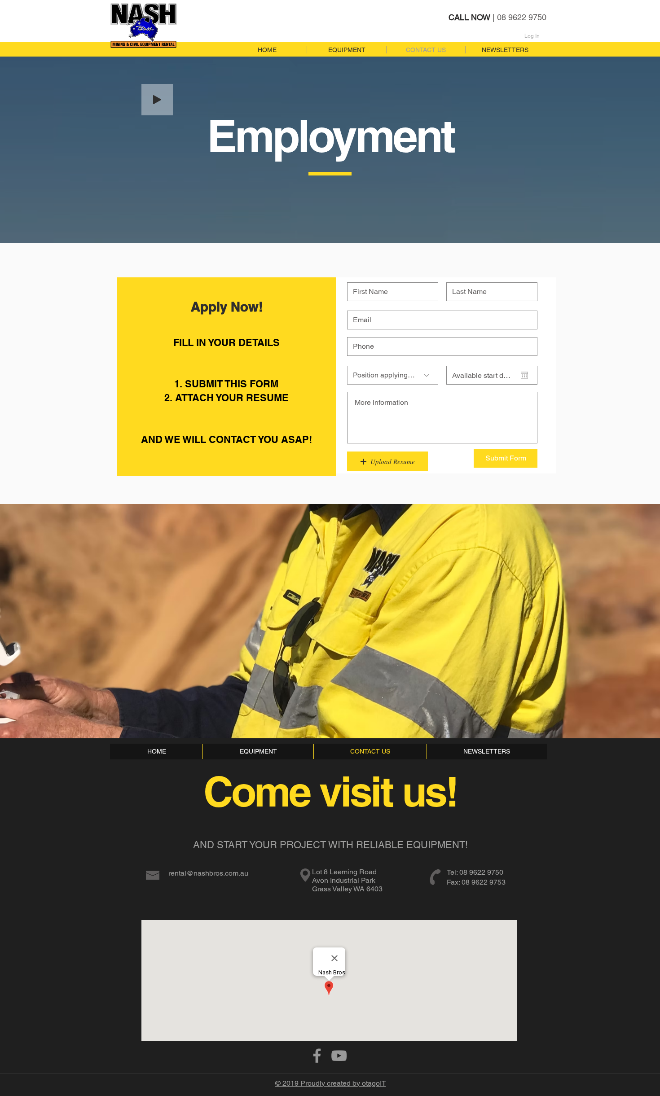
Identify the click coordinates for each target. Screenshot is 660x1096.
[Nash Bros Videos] (339, 1055)
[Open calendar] (524, 375)
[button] (387, 461)
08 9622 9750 (481, 872)
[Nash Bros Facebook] (317, 1055)
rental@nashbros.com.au (208, 873)
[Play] (157, 99)
